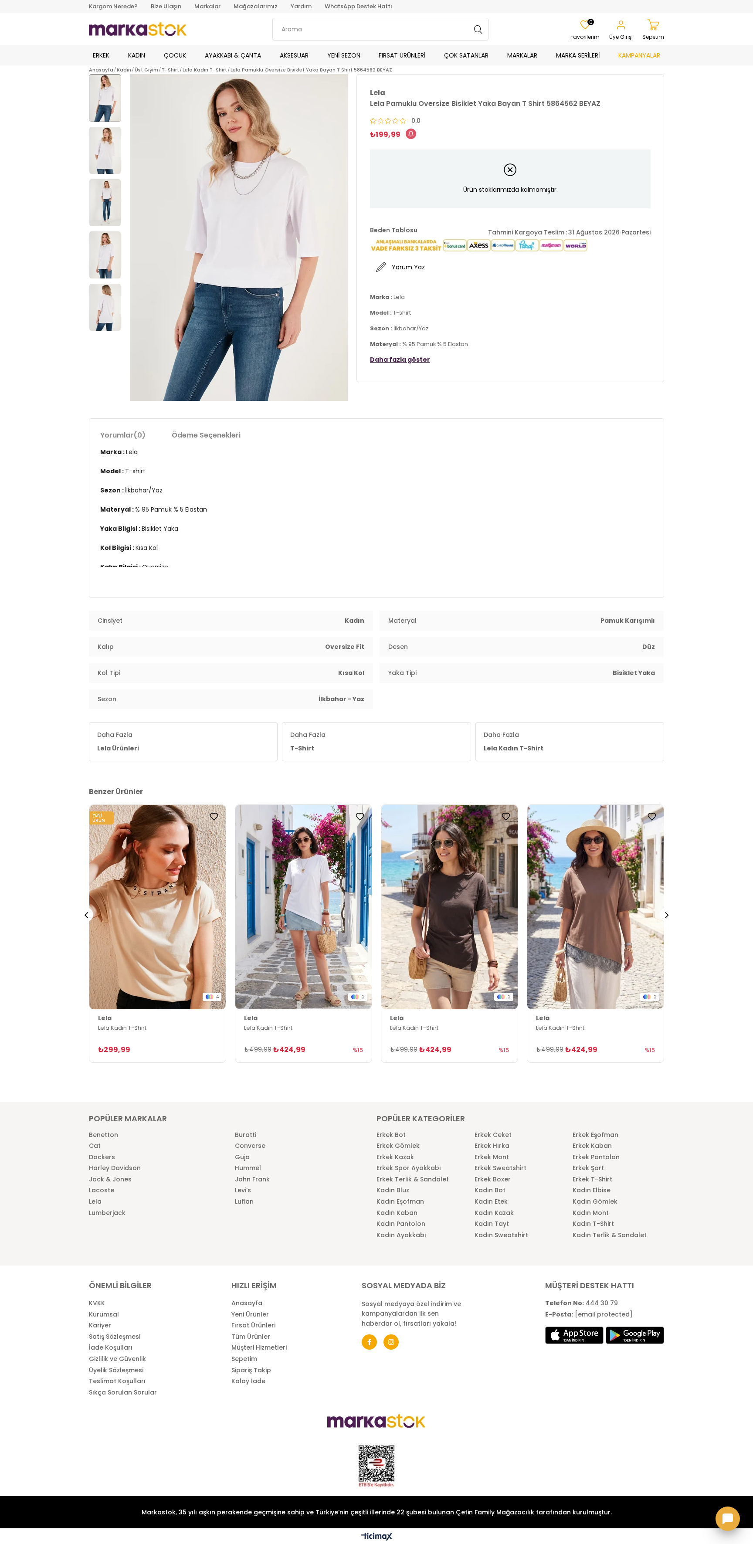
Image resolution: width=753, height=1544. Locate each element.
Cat (95, 1146)
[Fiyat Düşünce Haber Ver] (411, 134)
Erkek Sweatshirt (500, 1168)
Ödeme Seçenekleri (206, 435)
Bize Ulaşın (166, 6)
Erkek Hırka (492, 1146)
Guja (242, 1157)
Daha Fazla (118, 741)
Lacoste (101, 1190)
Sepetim (244, 1359)
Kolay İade (248, 1381)
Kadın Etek (491, 1202)
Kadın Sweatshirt (501, 1235)
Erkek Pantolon (596, 1157)
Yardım (301, 6)
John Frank (252, 1179)
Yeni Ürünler (250, 1314)
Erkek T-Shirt (592, 1179)
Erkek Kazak (395, 1157)
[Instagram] (391, 1342)
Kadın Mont (591, 1213)
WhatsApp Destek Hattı (358, 6)
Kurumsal (104, 1314)
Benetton (103, 1135)
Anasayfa (246, 1303)
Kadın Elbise (592, 1190)
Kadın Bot (490, 1190)
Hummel (248, 1168)
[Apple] (574, 1335)
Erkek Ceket (493, 1135)
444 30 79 (581, 1303)
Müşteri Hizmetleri (259, 1348)
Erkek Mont (492, 1157)
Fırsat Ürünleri (253, 1325)
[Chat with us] (728, 1519)
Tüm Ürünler (250, 1337)
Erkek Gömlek (398, 1146)
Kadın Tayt (492, 1224)
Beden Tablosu (393, 230)
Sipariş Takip (251, 1370)
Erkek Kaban (592, 1146)
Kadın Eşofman (400, 1202)
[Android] (635, 1335)
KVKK (97, 1303)
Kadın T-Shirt (593, 1224)
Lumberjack (107, 1213)
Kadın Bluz (392, 1190)
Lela (95, 1202)
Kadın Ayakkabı (401, 1235)
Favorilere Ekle (214, 816)
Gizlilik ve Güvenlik (117, 1359)
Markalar (207, 6)
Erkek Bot (391, 1135)
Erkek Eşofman (595, 1135)
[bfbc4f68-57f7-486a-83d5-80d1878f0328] (376, 1421)
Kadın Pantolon (400, 1224)
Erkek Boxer (493, 1179)
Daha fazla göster (400, 359)
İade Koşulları (110, 1348)
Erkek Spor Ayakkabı (408, 1168)
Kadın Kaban (396, 1213)
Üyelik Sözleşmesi (116, 1370)
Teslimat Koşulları (117, 1381)
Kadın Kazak (494, 1213)
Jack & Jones (110, 1179)
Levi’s (243, 1190)
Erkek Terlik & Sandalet (412, 1179)
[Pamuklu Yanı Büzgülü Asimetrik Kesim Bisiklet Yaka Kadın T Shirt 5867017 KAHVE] (449, 907)
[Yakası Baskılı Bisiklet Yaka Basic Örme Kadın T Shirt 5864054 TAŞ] (157, 907)
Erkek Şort (588, 1168)
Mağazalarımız (256, 6)
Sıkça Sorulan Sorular (123, 1392)
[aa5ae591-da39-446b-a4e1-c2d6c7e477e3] (376, 1466)
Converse (250, 1146)
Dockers (102, 1157)
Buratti (245, 1135)
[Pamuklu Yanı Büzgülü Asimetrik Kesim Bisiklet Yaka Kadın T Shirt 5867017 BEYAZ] (303, 907)
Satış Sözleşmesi (114, 1337)
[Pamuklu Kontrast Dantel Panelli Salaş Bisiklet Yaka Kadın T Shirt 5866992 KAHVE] (595, 907)
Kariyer (100, 1325)
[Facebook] (369, 1342)
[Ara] (478, 29)
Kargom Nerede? (113, 6)
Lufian (244, 1202)
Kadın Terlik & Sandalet (610, 1235)
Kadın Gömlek (595, 1202)
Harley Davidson (115, 1168)
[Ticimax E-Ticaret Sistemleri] (376, 1537)
